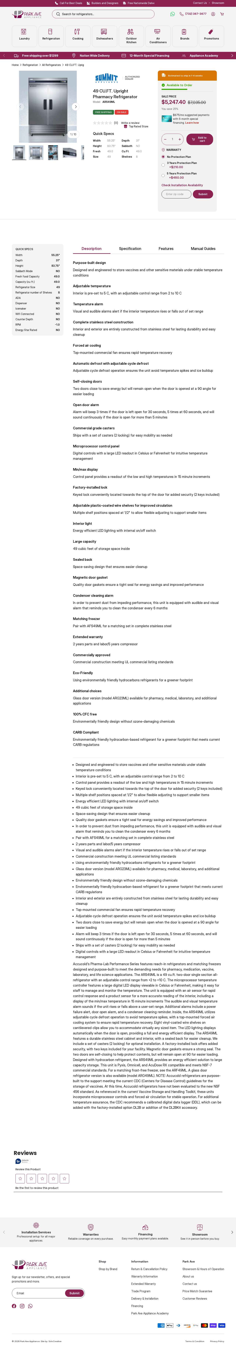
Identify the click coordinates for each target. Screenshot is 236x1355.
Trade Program (140, 1291)
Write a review (130, 123)
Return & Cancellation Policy (149, 1269)
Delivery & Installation (144, 1298)
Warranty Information (144, 1276)
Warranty (173, 149)
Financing (137, 1306)
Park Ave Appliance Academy (150, 1313)
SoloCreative (54, 1341)
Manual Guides (203, 248)
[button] (222, 14)
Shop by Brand (108, 1269)
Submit (74, 1293)
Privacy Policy (217, 1341)
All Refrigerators (51, 64)
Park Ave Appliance (30, 1341)
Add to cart (202, 139)
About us (188, 1276)
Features (166, 248)
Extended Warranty (143, 1284)
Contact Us (200, 2)
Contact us (190, 1284)
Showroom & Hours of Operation (203, 1269)
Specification (130, 248)
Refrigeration (30, 64)
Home (15, 64)
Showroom (218, 2)
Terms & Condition (194, 1341)
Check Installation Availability (182, 185)
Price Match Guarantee (197, 1291)
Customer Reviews (195, 1298)
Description (92, 248)
